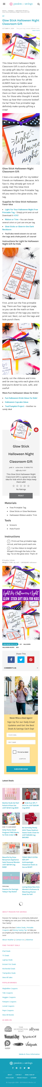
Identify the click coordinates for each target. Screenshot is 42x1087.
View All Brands (8, 1015)
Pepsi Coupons (8, 1010)
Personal (5, 886)
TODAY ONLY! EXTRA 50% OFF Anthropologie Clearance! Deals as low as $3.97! (30, 862)
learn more (36, 30)
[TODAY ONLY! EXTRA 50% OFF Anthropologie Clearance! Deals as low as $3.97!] (31, 848)
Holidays (11, 10)
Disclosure (10, 1078)
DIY (3, 16)
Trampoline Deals (9, 973)
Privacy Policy (22, 1078)
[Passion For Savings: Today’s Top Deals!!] (11, 878)
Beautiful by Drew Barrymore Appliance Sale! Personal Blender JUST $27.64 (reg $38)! (11, 862)
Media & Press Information (29, 1054)
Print (21, 495)
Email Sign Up (29, 1075)
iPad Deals (6, 951)
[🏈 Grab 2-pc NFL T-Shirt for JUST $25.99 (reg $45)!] (31, 794)
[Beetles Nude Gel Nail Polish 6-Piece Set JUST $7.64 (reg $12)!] (11, 794)
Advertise (29, 940)
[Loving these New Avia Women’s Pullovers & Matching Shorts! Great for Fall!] (31, 878)
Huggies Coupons (9, 997)
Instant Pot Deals (9, 964)
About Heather (8, 940)
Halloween (26, 644)
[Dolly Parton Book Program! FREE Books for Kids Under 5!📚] (11, 819)
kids (17, 647)
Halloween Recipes (22, 10)
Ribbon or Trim (11, 219)
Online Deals (21, 927)
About (10, 1075)
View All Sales (7, 977)
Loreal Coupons (8, 1006)
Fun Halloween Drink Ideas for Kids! (21, 398)
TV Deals (5, 955)
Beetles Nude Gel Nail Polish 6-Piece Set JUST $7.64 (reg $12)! (10, 805)
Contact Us (20, 940)
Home (4, 10)
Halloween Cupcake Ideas (16, 402)
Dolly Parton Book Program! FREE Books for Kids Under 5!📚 (10, 832)
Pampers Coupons (9, 1002)
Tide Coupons (7, 993)
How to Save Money (9, 827)
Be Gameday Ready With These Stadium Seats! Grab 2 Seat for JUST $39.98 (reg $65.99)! (30, 832)
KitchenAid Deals (8, 969)
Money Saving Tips (20, 930)
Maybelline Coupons (10, 988)
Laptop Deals (7, 960)
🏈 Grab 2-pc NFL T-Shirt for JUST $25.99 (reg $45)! (30, 805)
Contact (19, 1075)
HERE (15, 215)
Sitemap (33, 1078)
